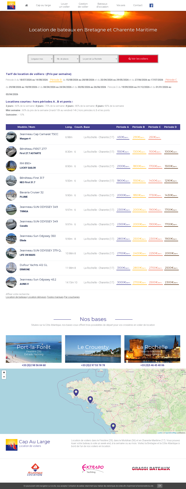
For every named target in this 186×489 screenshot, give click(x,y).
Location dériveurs (36, 297)
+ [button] (4, 372)
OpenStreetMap (170, 432)
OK (159, 485)
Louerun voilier (64, 5)
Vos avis (121, 5)
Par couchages (72, 297)
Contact (138, 5)
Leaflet (160, 432)
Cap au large (43, 5)
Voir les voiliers (139, 58)
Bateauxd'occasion (102, 5)
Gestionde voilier (83, 5)
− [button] (4, 377)
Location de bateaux (16, 297)
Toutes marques (55, 297)
